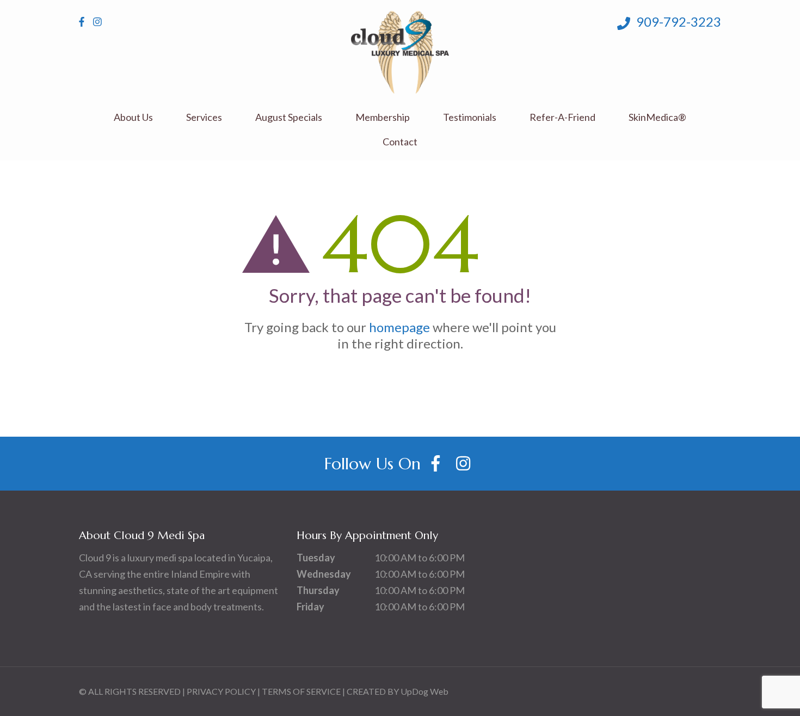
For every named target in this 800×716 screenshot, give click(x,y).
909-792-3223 (677, 21)
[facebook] (81, 22)
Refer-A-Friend (562, 117)
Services (204, 117)
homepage (399, 327)
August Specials (288, 117)
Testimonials (469, 117)
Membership (382, 117)
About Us (133, 117)
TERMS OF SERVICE (301, 691)
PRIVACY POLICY (221, 691)
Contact (400, 142)
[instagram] (97, 22)
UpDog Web (424, 691)
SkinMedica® (657, 117)
